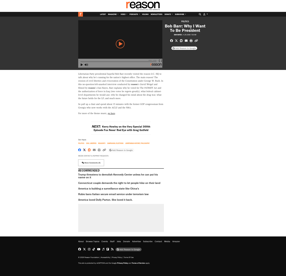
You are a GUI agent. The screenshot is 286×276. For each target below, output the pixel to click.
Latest (103, 14)
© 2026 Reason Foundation (88, 257)
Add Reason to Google (185, 48)
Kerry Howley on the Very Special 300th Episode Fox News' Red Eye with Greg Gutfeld (121, 128)
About (81, 241)
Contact (158, 241)
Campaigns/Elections (115, 143)
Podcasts (133, 14)
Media (167, 241)
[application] (120, 44)
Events (105, 241)
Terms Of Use (129, 257)
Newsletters (156, 14)
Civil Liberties (91, 143)
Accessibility (105, 257)
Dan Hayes (178, 35)
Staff (112, 241)
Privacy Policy (117, 257)
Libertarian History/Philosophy (137, 143)
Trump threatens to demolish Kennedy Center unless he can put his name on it (118, 176)
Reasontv (101, 143)
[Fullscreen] (161, 61)
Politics (185, 21)
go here (111, 113)
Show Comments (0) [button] (92, 163)
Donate (168, 14)
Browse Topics (92, 241)
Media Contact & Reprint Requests (93, 156)
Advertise (136, 241)
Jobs (119, 241)
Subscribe (180, 14)
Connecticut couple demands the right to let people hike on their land (119, 183)
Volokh (145, 14)
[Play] (82, 65)
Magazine (112, 14)
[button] (205, 14)
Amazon (176, 241)
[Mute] (86, 65)
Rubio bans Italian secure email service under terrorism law (113, 194)
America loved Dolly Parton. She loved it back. (105, 199)
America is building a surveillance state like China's (108, 188)
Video (123, 14)
